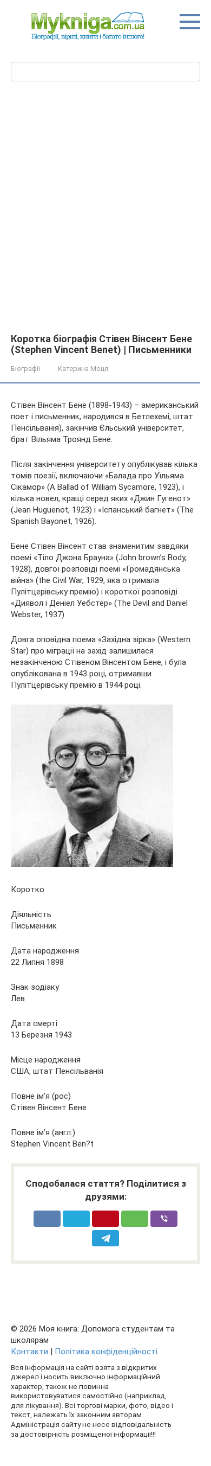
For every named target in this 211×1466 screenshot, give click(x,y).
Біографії (25, 368)
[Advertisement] (105, 206)
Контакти (29, 1351)
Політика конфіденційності (106, 1351)
